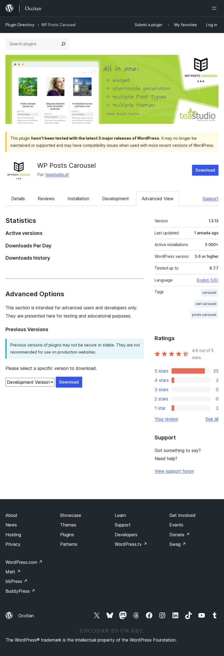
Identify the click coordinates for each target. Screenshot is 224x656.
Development (115, 198)
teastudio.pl (57, 174)
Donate (179, 534)
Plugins (67, 534)
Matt (13, 571)
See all (212, 419)
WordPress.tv (131, 544)
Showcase (70, 515)
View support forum (174, 471)
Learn (120, 515)
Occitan (26, 615)
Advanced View (157, 198)
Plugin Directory (19, 24)
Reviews (46, 198)
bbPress (16, 581)
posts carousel (204, 315)
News (11, 525)
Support (211, 198)
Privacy (12, 544)
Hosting (13, 534)
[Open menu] (215, 8)
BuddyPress (20, 591)
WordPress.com (24, 562)
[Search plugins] (63, 43)
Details (18, 198)
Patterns (68, 544)
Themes (68, 525)
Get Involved (182, 515)
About (11, 515)
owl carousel (206, 304)
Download (205, 170)
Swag (177, 544)
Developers (126, 534)
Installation (78, 198)
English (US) (208, 280)
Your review (166, 419)
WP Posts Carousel (66, 165)
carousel (209, 292)
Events (176, 525)
